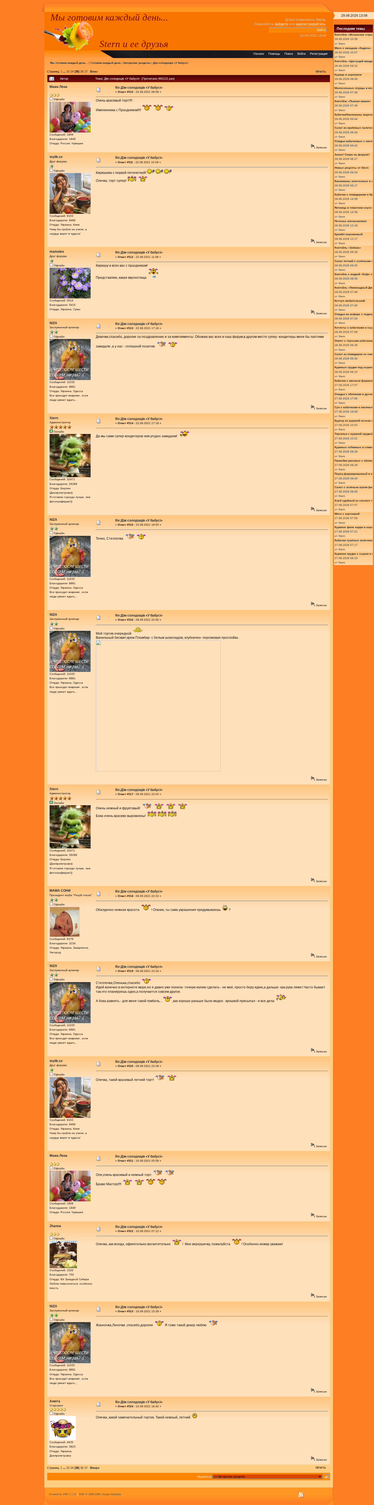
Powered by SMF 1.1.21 (62, 1494)
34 (72, 71)
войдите (281, 24)
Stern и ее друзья (133, 44)
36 (82, 71)
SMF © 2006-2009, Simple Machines (100, 1494)
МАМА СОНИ (60, 891)
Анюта (55, 1401)
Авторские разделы (137, 62)
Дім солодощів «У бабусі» (171, 62)
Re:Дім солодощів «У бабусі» (139, 88)
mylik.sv (56, 157)
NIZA (53, 323)
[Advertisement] (22, 94)
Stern (54, 418)
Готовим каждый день (105, 62)
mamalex (57, 252)
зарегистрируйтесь (310, 24)
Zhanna (55, 1226)
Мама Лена (58, 87)
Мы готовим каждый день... (109, 17)
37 (86, 71)
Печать (321, 71)
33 (68, 71)
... (64, 71)
